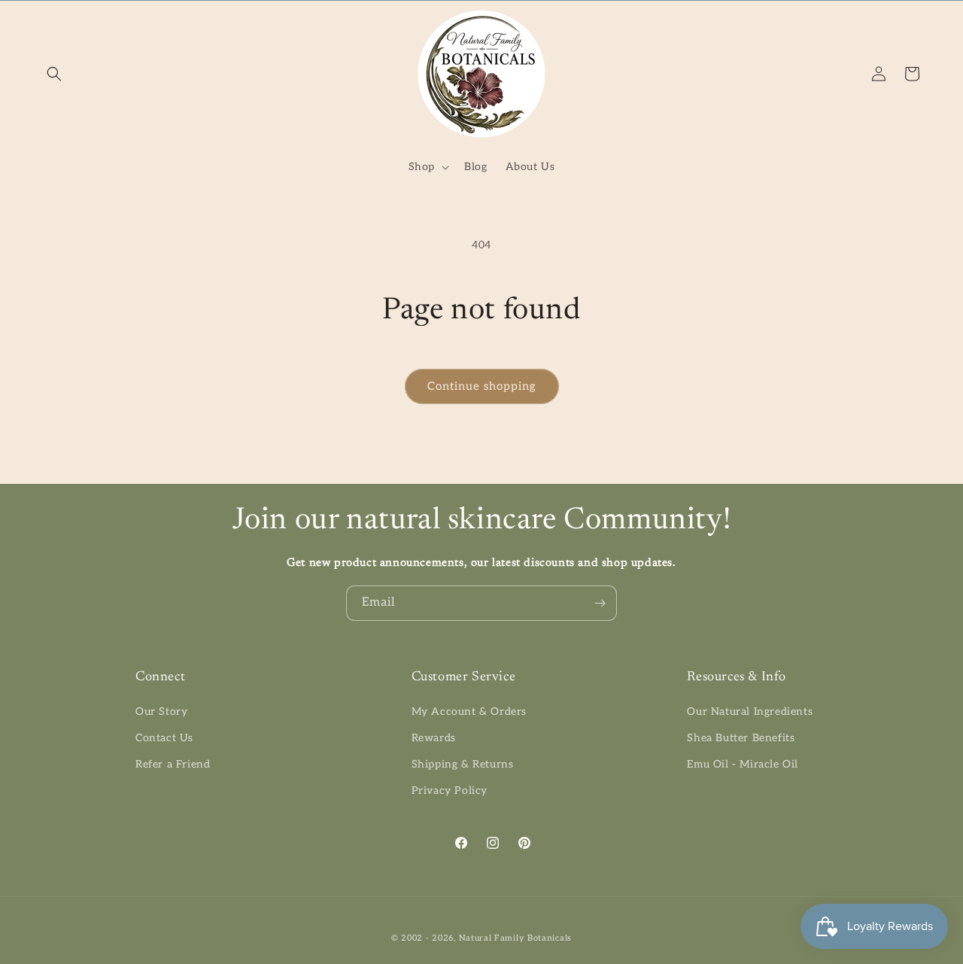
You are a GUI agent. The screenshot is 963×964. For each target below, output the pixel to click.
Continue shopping (481, 386)
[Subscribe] (599, 603)
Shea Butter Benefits (740, 737)
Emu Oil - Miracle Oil (742, 764)
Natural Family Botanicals (516, 938)
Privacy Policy (450, 790)
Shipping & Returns (463, 764)
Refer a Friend (172, 764)
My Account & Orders (469, 711)
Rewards (434, 737)
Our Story (161, 711)
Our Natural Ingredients (750, 711)
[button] (54, 73)
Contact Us (164, 737)
